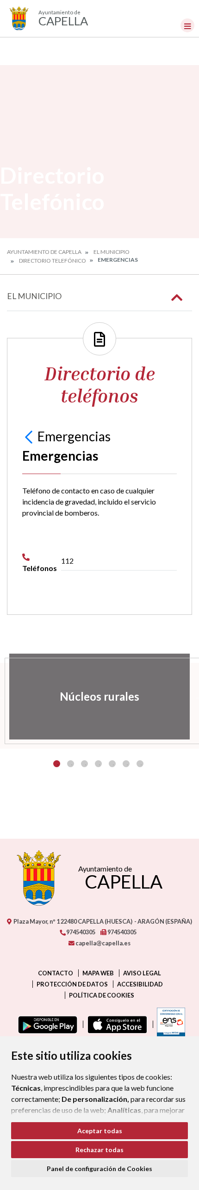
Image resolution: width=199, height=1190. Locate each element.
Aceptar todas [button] (99, 1131)
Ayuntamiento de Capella (44, 251)
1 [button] (56, 763)
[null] (29, 436)
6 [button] (126, 763)
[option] (99, 696)
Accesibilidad (140, 984)
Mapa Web (98, 973)
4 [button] (98, 763)
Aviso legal (142, 973)
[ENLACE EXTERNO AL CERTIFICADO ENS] (169, 1024)
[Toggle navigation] (187, 25)
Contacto (55, 973)
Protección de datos (72, 984)
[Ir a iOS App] (115, 1024)
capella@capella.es (103, 943)
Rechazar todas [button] (99, 1150)
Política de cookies (101, 995)
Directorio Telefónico (52, 260)
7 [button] (140, 763)
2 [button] (70, 763)
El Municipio (111, 251)
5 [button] (112, 763)
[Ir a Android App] (46, 1024)
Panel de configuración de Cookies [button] (99, 1168)
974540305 (80, 932)
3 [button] (84, 763)
